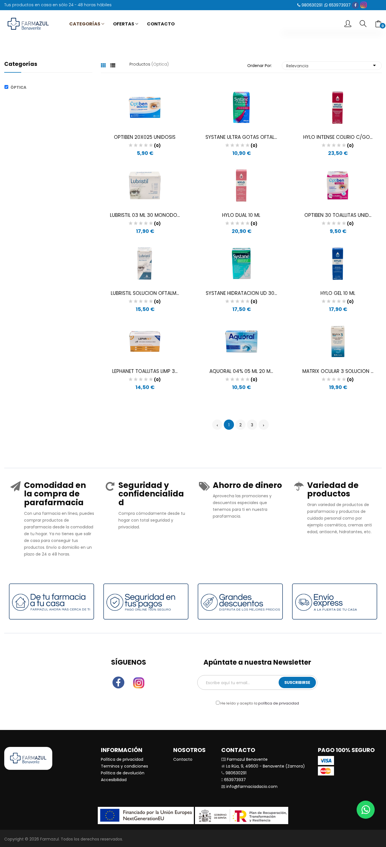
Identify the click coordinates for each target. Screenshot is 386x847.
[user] (347, 24)
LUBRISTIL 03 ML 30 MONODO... (145, 215)
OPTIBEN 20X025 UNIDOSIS (144, 137)
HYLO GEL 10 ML (337, 293)
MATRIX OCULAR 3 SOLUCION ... (337, 371)
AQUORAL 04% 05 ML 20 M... (241, 371)
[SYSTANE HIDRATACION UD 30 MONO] (241, 263)
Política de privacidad (122, 759)
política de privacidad (278, 703)
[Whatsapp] (366, 810)
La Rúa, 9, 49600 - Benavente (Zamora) (265, 766)
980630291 (312, 5)
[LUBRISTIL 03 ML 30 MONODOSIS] (144, 185)
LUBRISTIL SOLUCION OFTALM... (145, 293)
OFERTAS (123, 24)
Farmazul (49, 839)
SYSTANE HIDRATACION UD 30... (241, 293)
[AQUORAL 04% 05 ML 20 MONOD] (241, 341)
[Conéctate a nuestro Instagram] (363, 4)
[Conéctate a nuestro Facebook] (355, 5)
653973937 (340, 5)
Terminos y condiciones (124, 766)
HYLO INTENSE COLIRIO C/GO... (337, 137)
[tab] (103, 65)
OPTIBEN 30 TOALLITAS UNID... (337, 215)
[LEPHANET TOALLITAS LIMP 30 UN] (144, 341)
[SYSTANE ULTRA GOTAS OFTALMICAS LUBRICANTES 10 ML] (241, 107)
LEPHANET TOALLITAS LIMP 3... (144, 371)
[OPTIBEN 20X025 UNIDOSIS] (144, 107)
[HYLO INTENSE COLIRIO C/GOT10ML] (337, 107)
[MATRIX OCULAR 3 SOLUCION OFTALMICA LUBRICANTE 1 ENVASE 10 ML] (337, 341)
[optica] (7, 87)
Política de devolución (122, 773)
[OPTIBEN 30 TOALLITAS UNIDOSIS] (337, 185)
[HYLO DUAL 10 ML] (241, 185)
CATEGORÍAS (84, 24)
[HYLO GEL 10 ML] (337, 263)
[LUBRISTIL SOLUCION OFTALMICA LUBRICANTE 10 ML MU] (144, 263)
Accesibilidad (114, 780)
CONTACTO (161, 24)
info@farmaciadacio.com (251, 786)
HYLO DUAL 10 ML (241, 215)
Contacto (182, 759)
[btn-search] (363, 24)
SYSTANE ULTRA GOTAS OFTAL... (241, 137)
